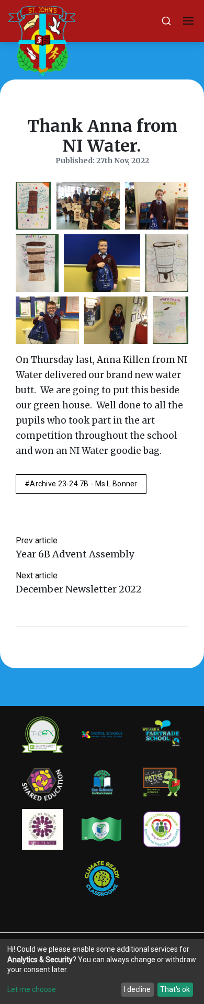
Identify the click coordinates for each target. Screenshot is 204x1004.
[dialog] (102, 971)
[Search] (166, 21)
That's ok (175, 989)
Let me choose (31, 989)
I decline (137, 989)
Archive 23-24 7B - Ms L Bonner (83, 484)
